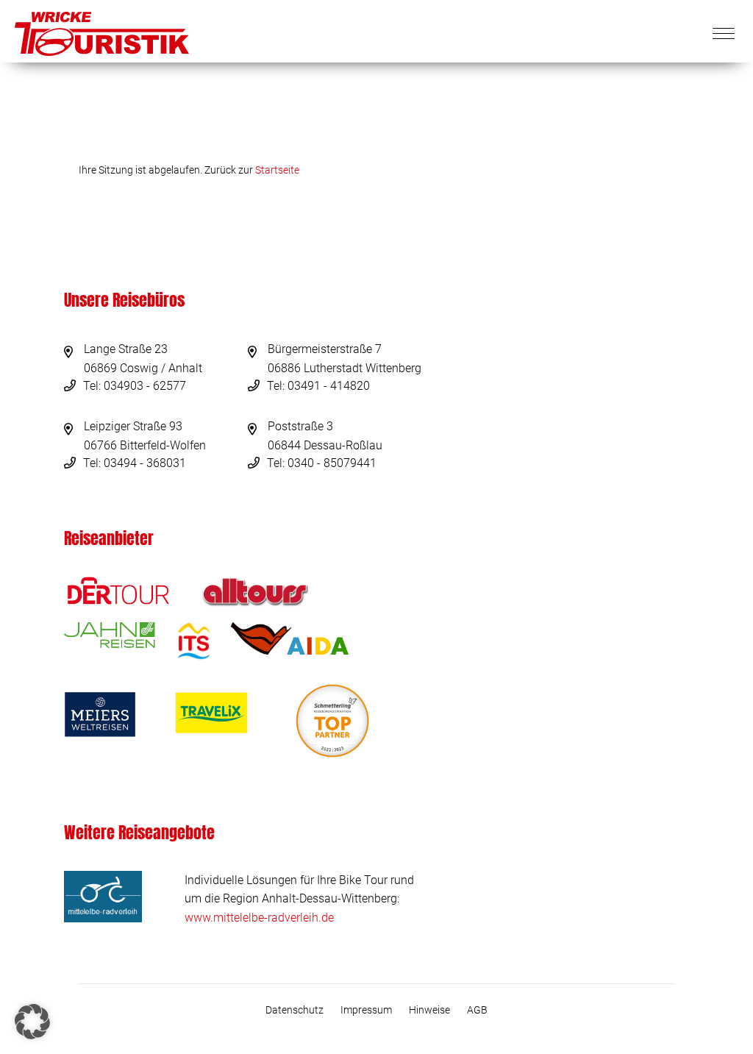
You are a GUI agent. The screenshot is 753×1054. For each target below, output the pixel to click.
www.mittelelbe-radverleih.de (259, 918)
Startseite (277, 170)
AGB (477, 1010)
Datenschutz (294, 1010)
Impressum (366, 1010)
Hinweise (429, 1010)
